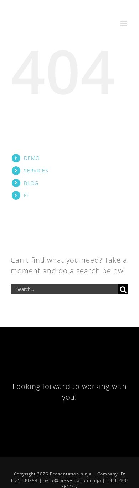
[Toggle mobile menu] (124, 23)
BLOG (31, 183)
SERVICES (36, 170)
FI (26, 195)
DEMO (32, 158)
